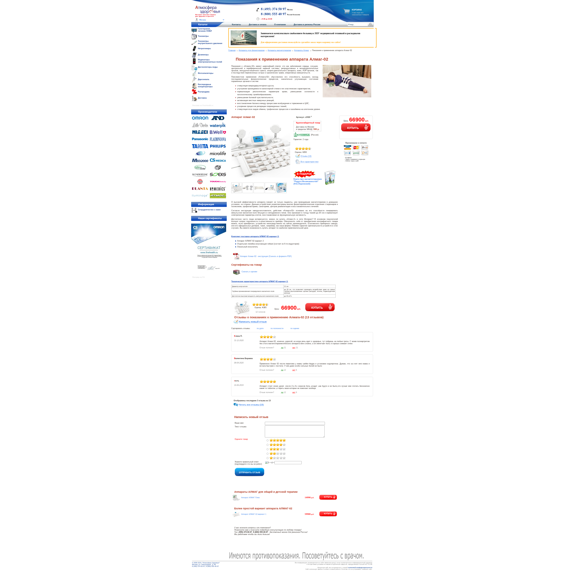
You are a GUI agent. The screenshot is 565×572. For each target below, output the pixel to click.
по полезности (277, 328)
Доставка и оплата (257, 24)
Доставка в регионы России (307, 24)
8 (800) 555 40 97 (273, 13)
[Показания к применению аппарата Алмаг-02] (260, 179)
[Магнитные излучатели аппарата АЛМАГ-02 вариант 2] (247, 192)
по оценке (294, 328)
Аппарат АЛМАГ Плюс (250, 498)
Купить (328, 497)
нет (293, 348)
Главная (232, 50)
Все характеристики (309, 162)
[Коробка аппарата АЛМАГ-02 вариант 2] (281, 192)
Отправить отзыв (249, 472)
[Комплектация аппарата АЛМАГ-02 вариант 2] (270, 192)
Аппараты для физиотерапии (252, 50)
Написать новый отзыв (253, 321)
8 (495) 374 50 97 (273, 8)
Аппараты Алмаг (301, 50)
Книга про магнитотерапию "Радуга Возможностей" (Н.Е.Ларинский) (308, 181)
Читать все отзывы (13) (251, 404)
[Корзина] (346, 13)
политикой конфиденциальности (360, 567)
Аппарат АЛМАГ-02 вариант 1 (253, 514)
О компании (280, 24)
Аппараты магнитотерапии (279, 50)
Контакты (236, 24)
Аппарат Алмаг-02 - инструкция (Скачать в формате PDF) (266, 256)
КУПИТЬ (353, 128)
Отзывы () (306, 156)
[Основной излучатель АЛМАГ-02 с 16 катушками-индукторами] (259, 192)
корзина (357, 10)
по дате (260, 328)
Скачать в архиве (249, 271)
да (282, 348)
